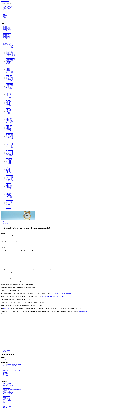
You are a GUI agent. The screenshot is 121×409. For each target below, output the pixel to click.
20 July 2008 (8, 208)
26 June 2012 (8, 102)
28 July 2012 (8, 92)
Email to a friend (6, 350)
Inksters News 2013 (7, 37)
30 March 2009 (9, 196)
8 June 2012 (8, 108)
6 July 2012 (8, 100)
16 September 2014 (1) (10, 53)
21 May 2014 (8, 61)
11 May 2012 (8, 110)
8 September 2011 (9, 150)
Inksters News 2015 (7, 35)
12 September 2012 (9, 85)
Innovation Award (6, 391)
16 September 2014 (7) (10, 60)
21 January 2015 (9, 48)
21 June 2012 (8, 103)
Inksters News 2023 (7, 27)
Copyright (5, 379)
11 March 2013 (9, 67)
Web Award (5, 390)
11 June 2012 (8, 106)
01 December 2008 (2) (10, 198)
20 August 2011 (9, 159)
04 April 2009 (8, 195)
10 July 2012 (8, 97)
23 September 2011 (9, 148)
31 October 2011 (9, 145)
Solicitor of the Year (7, 383)
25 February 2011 (9, 173)
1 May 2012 (8, 111)
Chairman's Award (6, 388)
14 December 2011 (9, 131)
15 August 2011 (9, 161)
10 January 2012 (9, 130)
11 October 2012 (9, 80)
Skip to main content (5, 1)
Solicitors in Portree (7, 406)
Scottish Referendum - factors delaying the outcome (13, 365)
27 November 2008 (9, 201)
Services (4, 16)
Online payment (6, 9)
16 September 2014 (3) (10, 55)
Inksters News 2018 (7, 31)
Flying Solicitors (6, 396)
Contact (4, 20)
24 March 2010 (9, 185)
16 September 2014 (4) (10, 56)
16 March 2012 (9, 120)
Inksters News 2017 (7, 33)
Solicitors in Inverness (7, 402)
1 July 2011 (8, 170)
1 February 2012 (9, 123)
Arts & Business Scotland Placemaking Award (12, 389)
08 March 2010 (9, 186)
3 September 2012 (9, 87)
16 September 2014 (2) (10, 54)
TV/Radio (5, 19)
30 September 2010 (9, 180)
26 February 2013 (9, 73)
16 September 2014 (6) (10, 59)
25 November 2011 (9, 135)
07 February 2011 (9, 175)
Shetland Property (6, 399)
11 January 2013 (9, 76)
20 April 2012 (8, 113)
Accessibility (5, 373)
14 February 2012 (9, 121)
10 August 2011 (9, 163)
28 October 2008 (9, 203)
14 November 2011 (9, 137)
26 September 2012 (9, 84)
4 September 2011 (9, 151)
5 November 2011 (9, 142)
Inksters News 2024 (7, 26)
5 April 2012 (8, 114)
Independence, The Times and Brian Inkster (11, 370)
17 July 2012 (8, 95)
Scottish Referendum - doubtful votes (10, 366)
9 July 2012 (8, 98)
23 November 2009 (9, 191)
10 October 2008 (9, 204)
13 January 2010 (9, 187)
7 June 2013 (8, 63)
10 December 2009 (9, 189)
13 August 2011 (9, 162)
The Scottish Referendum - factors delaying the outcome (53, 296)
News (4, 18)
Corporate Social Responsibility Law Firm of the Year (13, 386)
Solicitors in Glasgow (7, 401)
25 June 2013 (8, 62)
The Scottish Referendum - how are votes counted (61, 293)
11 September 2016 (9, 45)
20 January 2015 (9, 50)
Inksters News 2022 (7, 28)
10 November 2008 (9, 202)
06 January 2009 (9, 197)
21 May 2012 (8, 109)
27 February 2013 (9, 72)
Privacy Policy (6, 375)
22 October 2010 (9, 178)
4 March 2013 (8, 69)
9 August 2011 (8, 164)
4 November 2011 (9, 143)
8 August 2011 (8, 166)
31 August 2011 (9, 155)
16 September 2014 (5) (10, 58)
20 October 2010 (9, 179)
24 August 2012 (9, 89)
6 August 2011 (8, 168)
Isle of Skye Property (7, 400)
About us (5, 15)
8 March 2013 (8, 68)
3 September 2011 (9, 152)
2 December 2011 (9, 134)
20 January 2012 (9, 128)
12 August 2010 (9, 181)
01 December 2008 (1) (10, 200)
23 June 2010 (8, 183)
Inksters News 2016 (7, 34)
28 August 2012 (9, 88)
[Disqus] (60, 333)
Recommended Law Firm (8, 393)
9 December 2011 (9, 133)
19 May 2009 (8, 194)
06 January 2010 (9, 188)
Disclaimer (5, 376)
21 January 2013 (9, 75)
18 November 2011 (9, 136)
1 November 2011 (9, 144)
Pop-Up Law (5, 394)
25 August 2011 (9, 158)
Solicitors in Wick (6, 405)
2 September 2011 (9, 153)
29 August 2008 (9, 206)
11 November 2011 (9, 138)
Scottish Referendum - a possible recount (11, 368)
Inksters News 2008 (7, 43)
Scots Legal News (6, 44)
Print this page (6, 351)
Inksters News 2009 (7, 42)
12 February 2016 (9, 46)
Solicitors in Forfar (6, 404)
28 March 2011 (9, 172)
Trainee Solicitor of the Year (8, 385)
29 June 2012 (8, 101)
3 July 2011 (8, 169)
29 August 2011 (9, 156)
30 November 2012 (9, 77)
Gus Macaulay (6, 308)
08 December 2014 (9, 51)
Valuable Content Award (8, 392)
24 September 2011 (9, 147)
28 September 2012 (9, 83)
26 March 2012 (9, 118)
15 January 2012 (9, 129)
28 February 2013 (9, 71)
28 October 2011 (9, 146)
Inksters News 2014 (7, 36)
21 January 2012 (9, 127)
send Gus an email (83, 311)
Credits (4, 378)
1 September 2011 (9, 154)
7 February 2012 (9, 122)
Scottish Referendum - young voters (10, 369)
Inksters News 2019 (7, 30)
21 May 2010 (8, 184)
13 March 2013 (9, 66)
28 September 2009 (9, 192)
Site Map (5, 372)
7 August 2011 (8, 167)
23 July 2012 (8, 94)
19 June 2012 (8, 104)
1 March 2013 (8, 70)
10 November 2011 (9, 139)
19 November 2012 (9, 78)
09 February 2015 (9, 47)
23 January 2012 (9, 126)
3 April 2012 (8, 116)
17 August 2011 (9, 160)
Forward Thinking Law (7, 6)
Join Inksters (5, 407)
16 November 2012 (9, 79)
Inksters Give (5, 397)
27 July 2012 (8, 93)
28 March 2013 (9, 64)
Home (4, 14)
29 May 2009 (8, 193)
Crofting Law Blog (7, 398)
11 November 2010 (9, 177)
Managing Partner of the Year (9, 384)
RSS (4, 374)
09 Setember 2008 (9, 205)
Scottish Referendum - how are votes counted (12, 364)
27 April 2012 (8, 112)
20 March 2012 (9, 119)
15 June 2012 (8, 105)
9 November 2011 (9, 141)
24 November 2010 (9, 176)
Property (4, 17)
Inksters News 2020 (7, 29)
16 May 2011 (8, 171)
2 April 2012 (8, 117)
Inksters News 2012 (7, 38)
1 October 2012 (9, 81)
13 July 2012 (8, 96)
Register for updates (7, 7)
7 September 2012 (9, 86)
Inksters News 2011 (7, 39)
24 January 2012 (9, 125)
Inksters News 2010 (7, 41)
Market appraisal (6, 8)
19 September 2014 (9, 52)
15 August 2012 (9, 91)
